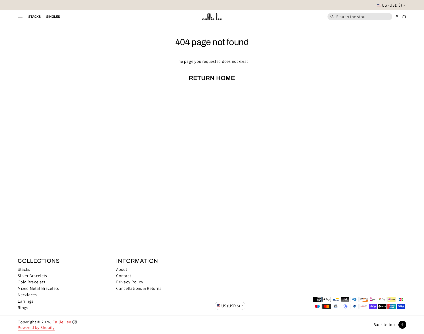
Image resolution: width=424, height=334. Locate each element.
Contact (123, 275)
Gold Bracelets (31, 282)
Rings (23, 307)
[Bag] (403, 16)
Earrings (25, 301)
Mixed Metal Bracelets (38, 288)
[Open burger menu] (20, 16)
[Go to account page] (397, 16)
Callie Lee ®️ (65, 321)
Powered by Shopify (36, 327)
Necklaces (27, 294)
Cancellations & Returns (138, 288)
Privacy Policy (129, 282)
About (121, 269)
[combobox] (359, 16)
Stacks (24, 269)
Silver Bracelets (32, 275)
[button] (359, 16)
